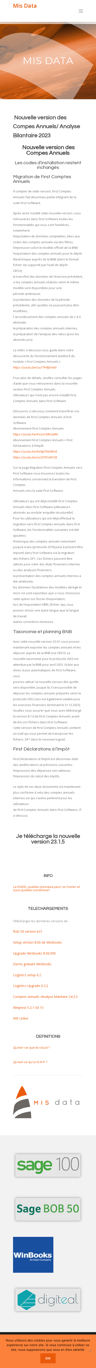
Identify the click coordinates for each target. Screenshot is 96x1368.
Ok (48, 1358)
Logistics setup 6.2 (27, 975)
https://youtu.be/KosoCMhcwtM (35, 434)
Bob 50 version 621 (27, 931)
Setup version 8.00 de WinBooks (37, 942)
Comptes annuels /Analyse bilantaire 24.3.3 (45, 996)
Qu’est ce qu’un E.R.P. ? (30, 1062)
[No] (90, 1351)
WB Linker (20, 1018)
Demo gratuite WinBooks (32, 964)
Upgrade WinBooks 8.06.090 (34, 953)
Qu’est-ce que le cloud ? (31, 1047)
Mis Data (25, 5)
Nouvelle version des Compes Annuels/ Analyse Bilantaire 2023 (46, 126)
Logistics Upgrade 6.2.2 (30, 985)
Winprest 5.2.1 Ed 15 (28, 1007)
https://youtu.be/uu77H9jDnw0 (34, 367)
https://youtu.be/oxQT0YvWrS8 (35, 457)
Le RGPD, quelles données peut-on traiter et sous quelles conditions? (46, 888)
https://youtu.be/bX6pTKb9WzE (35, 451)
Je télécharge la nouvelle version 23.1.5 (48, 839)
